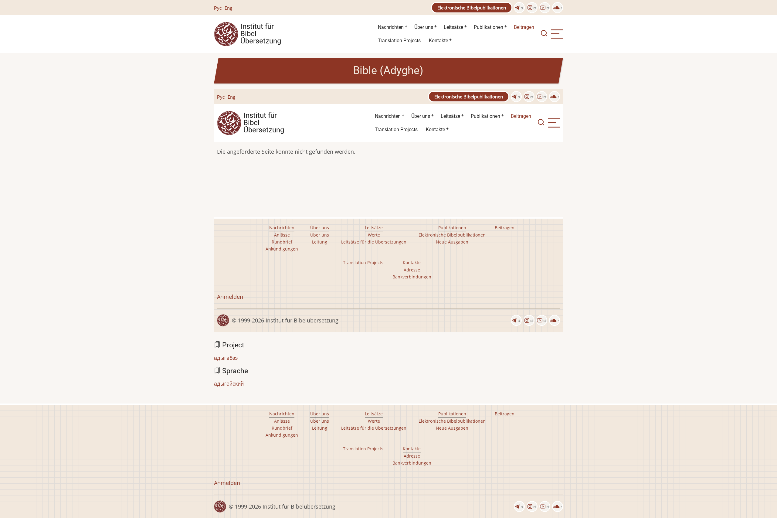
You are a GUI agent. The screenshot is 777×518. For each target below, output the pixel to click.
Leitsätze (453, 27)
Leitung (319, 428)
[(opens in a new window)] (519, 7)
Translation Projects (399, 40)
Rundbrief (282, 428)
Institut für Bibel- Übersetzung (260, 34)
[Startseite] (226, 33)
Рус (218, 8)
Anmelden (227, 482)
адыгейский (229, 383)
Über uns (423, 27)
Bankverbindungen (411, 463)
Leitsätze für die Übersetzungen (373, 428)
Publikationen (488, 27)
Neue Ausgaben (452, 428)
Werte (374, 421)
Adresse (412, 456)
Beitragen (524, 27)
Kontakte (438, 40)
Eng (228, 8)
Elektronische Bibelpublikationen (471, 8)
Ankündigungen (282, 435)
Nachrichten (391, 27)
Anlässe (282, 421)
